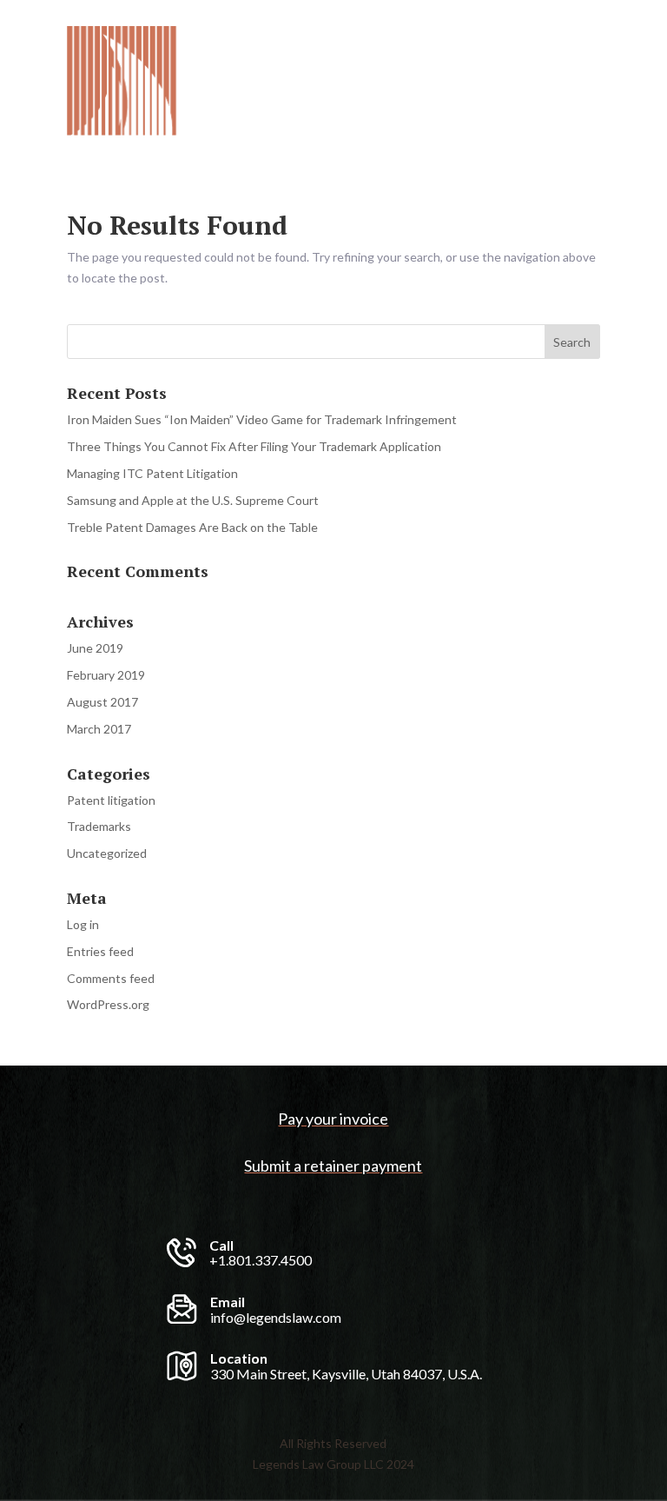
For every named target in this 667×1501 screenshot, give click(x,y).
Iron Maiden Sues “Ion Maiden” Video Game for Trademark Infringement (262, 419)
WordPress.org (108, 1004)
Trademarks (99, 826)
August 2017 (102, 701)
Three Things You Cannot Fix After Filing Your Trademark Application (254, 446)
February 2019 (106, 674)
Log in (83, 924)
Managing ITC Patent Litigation (152, 473)
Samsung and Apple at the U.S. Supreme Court (193, 500)
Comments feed (111, 978)
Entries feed (100, 951)
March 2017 (99, 728)
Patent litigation (111, 800)
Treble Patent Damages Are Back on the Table (192, 527)
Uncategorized (107, 853)
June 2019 (95, 648)
